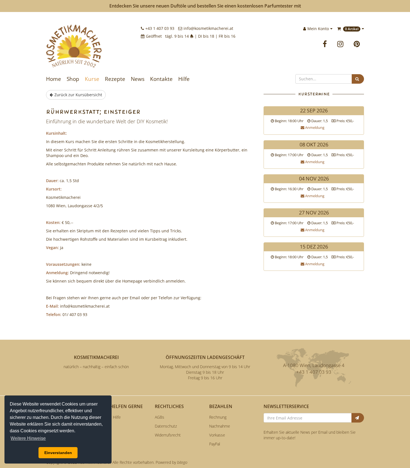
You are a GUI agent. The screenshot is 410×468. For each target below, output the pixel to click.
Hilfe (184, 79)
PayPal (214, 444)
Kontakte (161, 79)
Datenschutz (166, 426)
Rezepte (115, 79)
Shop (73, 79)
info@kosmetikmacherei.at (208, 28)
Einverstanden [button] (58, 452)
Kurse (92, 79)
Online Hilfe (110, 417)
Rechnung (217, 417)
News (137, 79)
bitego (182, 462)
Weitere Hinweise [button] (28, 438)
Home (53, 79)
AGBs (159, 417)
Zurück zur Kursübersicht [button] (78, 94)
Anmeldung (314, 127)
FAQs (105, 426)
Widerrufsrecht (168, 435)
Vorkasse (217, 435)
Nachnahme (219, 426)
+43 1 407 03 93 (159, 28)
